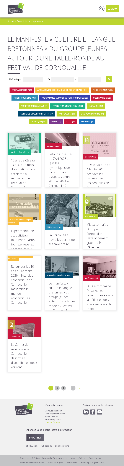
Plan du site (72, 462)
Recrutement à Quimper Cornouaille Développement (44, 458)
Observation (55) (102, 98)
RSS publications (61, 446)
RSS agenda (46, 446)
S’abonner (35, 437)
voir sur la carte (52, 422)
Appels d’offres (78, 458)
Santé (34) (56, 121)
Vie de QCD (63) (38, 121)
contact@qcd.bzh (53, 419)
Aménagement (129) (21, 90)
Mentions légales (55, 462)
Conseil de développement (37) (36, 114)
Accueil (11, 21)
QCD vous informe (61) (92, 114)
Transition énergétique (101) (67, 106)
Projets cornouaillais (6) (34, 106)
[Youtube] (99, 412)
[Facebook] (92, 412)
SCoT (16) (70, 121)
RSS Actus (34, 446)
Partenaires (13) (67, 114)
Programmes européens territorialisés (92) (64, 98)
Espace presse (95, 458)
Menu (113, 8)
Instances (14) (96, 106)
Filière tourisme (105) (24, 98)
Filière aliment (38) (103, 90)
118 (73, 388)
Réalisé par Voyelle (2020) (92, 462)
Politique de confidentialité (32, 462)
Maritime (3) (87, 121)
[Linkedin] (86, 412)
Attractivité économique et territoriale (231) (62, 90)
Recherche (101, 8)
